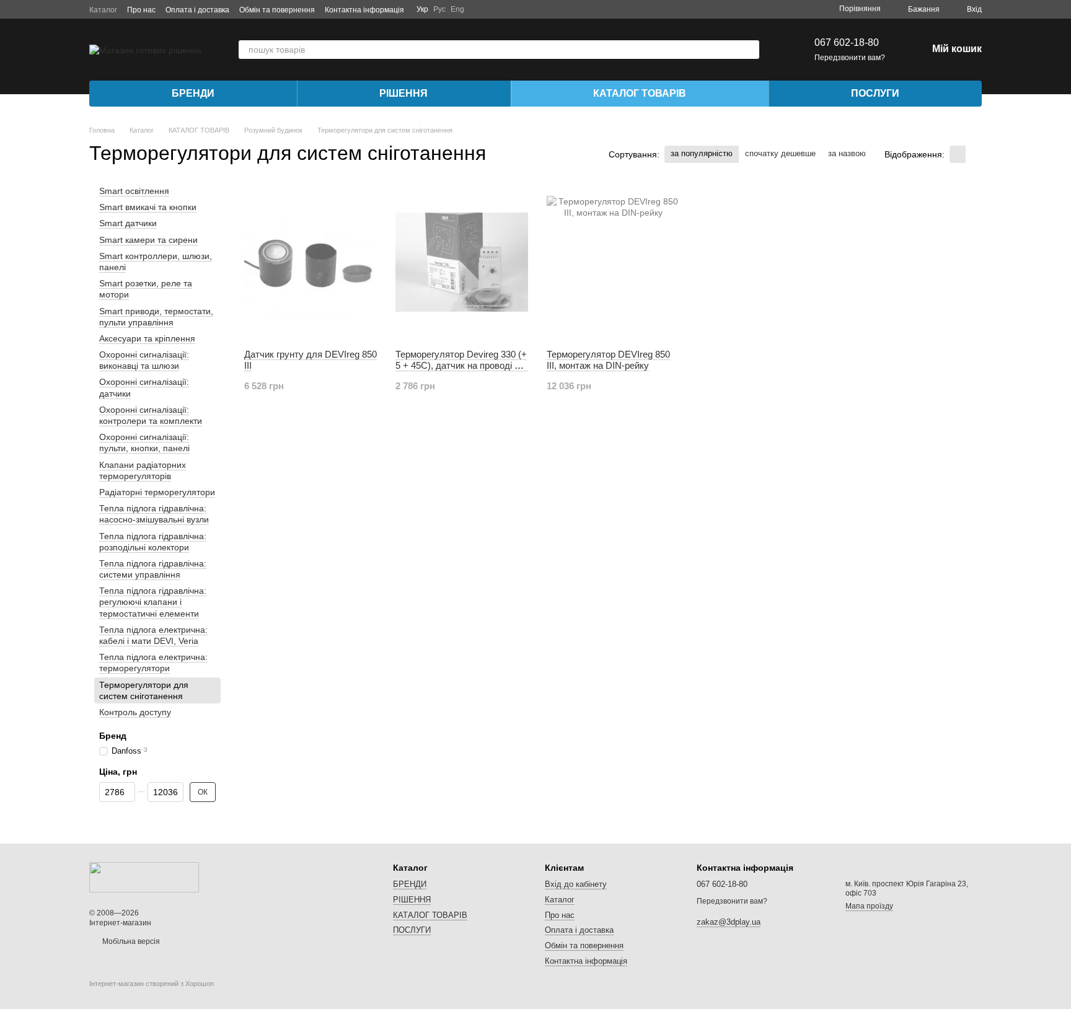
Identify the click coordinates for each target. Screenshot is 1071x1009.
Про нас (141, 10)
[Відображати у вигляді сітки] (958, 154)
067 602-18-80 (846, 42)
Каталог (103, 10)
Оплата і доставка (197, 10)
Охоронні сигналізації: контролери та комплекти (150, 415)
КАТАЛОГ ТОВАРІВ (639, 93)
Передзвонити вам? (849, 57)
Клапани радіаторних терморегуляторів (142, 470)
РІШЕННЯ (403, 93)
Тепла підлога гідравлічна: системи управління (152, 568)
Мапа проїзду (869, 906)
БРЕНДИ (193, 93)
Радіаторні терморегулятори (157, 492)
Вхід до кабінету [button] (576, 884)
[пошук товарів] (750, 49)
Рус (439, 9)
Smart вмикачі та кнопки (147, 207)
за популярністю (702, 153)
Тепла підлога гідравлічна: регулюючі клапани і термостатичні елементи (152, 602)
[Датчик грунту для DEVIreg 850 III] (310, 262)
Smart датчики (128, 224)
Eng (457, 9)
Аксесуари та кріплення (147, 338)
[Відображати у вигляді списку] (974, 154)
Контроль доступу (135, 712)
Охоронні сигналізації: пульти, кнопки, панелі (144, 442)
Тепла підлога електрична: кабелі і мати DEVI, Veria (153, 635)
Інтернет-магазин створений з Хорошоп (151, 983)
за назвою (847, 153)
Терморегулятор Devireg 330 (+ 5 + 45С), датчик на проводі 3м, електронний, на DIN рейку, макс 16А (461, 371)
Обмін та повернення (277, 10)
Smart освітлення (134, 191)
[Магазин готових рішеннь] (144, 876)
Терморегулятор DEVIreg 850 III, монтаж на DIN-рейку (608, 360)
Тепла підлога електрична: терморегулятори (153, 662)
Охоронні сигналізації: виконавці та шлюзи (144, 360)
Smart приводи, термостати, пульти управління (156, 316)
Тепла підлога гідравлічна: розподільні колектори (152, 541)
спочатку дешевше (780, 153)
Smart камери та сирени (148, 240)
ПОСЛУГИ (875, 93)
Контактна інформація (364, 10)
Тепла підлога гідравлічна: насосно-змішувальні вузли (154, 513)
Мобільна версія (130, 941)
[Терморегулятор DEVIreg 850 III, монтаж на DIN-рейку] (613, 262)
